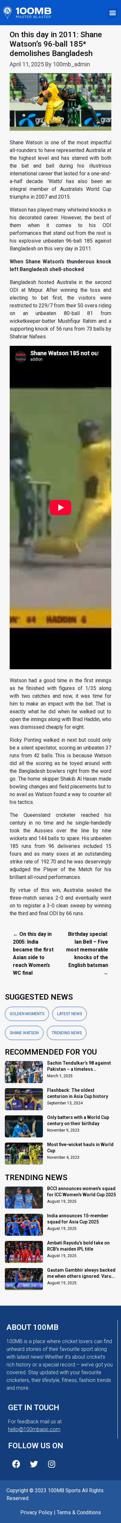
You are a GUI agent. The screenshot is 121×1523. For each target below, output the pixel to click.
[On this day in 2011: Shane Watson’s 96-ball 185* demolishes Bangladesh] (60, 106)
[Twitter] (34, 1464)
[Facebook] (16, 1464)
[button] (112, 12)
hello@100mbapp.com (34, 1429)
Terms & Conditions (79, 1512)
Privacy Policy (36, 1512)
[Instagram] (52, 1464)
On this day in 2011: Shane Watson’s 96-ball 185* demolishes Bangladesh (56, 44)
